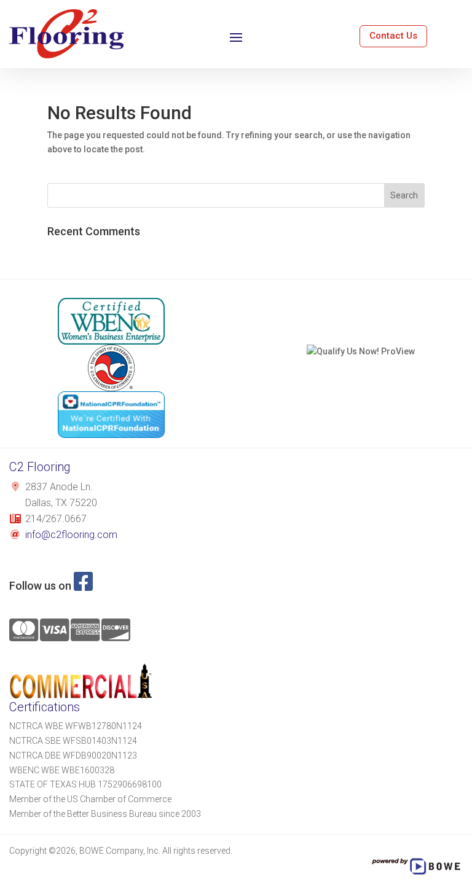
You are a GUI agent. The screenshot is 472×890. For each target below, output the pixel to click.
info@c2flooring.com (71, 535)
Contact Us (393, 35)
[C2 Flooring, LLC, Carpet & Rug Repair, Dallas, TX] (361, 319)
